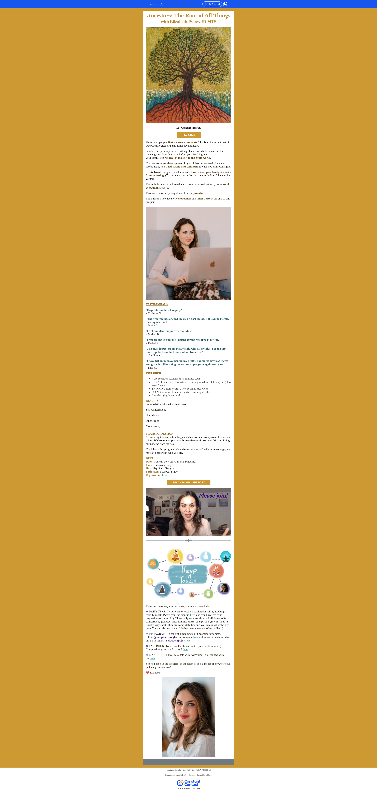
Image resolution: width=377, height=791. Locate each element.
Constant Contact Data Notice (201, 775)
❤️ (148, 672)
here (164, 475)
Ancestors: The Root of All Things (188, 15)
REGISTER (188, 135)
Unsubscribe (169, 775)
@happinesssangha (165, 637)
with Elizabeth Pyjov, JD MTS (188, 21)
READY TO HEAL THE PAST (189, 482)
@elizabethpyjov (175, 640)
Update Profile (181, 775)
